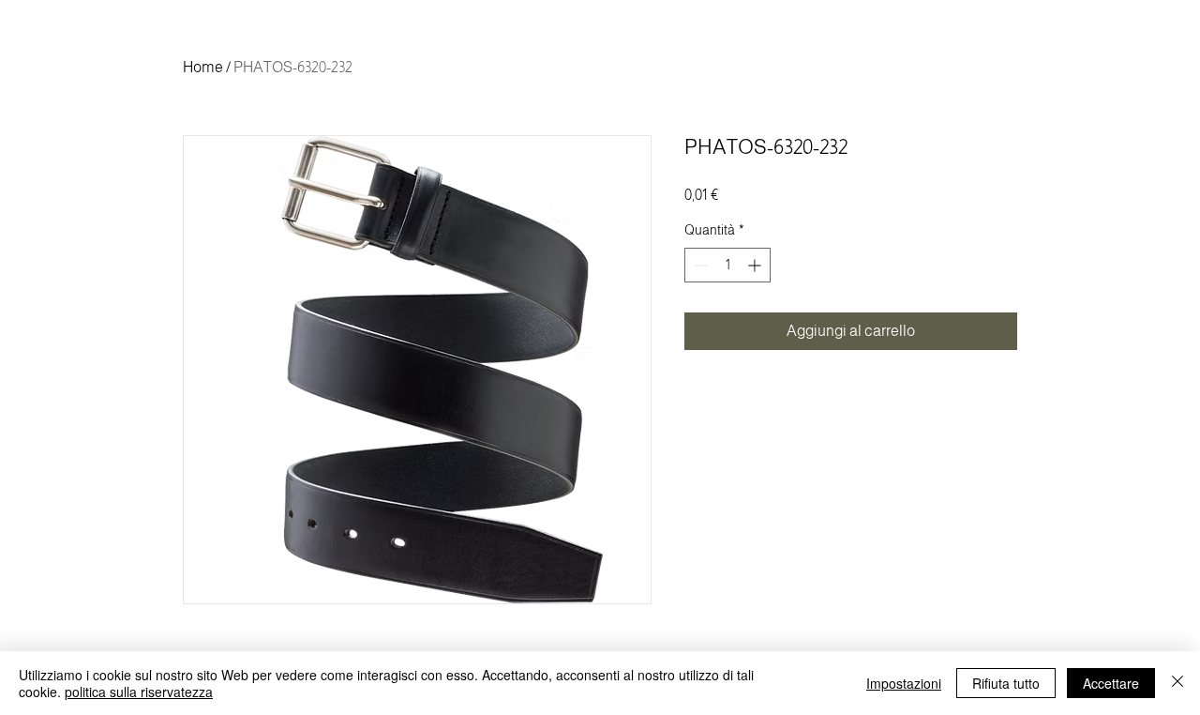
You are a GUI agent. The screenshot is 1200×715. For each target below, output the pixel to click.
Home (203, 67)
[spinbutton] (727, 265)
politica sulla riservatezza (139, 691)
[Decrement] (699, 265)
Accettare (1111, 683)
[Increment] (756, 265)
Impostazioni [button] (903, 683)
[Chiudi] (1177, 683)
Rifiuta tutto (1006, 683)
